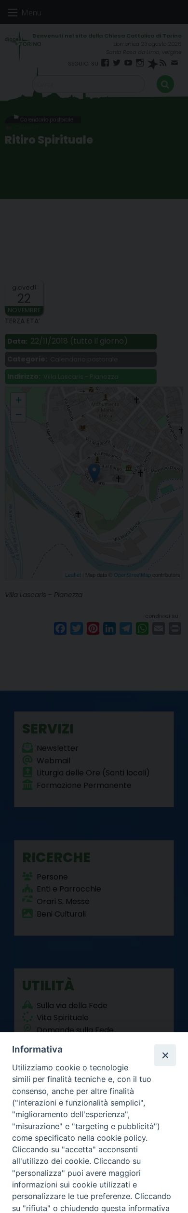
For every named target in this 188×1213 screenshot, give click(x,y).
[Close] (164, 1055)
